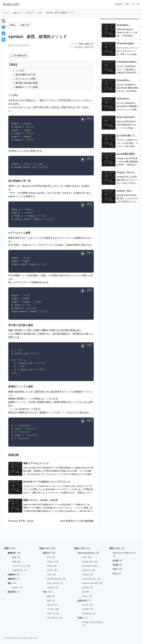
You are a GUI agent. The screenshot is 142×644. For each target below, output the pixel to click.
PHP (51, 557)
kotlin (52, 570)
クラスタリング (21, 566)
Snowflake (89, 566)
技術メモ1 (17, 12)
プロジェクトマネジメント (124, 554)
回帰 (16, 557)
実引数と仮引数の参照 (25, 83)
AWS (86, 557)
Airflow (87, 574)
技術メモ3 (117, 548)
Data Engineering (88, 553)
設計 (50, 600)
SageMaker (19, 570)
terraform (88, 613)
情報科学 (13, 579)
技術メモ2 (82, 548)
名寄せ (82, 618)
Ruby (40, 12)
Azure (87, 596)
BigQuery (88, 570)
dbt (85, 592)
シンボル (18, 70)
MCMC (17, 587)
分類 (16, 561)
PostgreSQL (89, 561)
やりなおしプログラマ (84, 47)
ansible (87, 609)
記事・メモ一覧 (132, 4)
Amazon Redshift (92, 583)
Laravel (53, 609)
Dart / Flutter (55, 583)
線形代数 (13, 592)
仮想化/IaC (84, 600)
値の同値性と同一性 (24, 74)
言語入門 (30, 12)
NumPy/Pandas (56, 579)
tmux (117, 573)
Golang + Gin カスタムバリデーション (127, 174)
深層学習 (13, 574)
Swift (51, 574)
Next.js (52, 605)
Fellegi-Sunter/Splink (92, 623)
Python (53, 561)
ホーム (6, 12)
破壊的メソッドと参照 (25, 87)
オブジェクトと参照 (24, 78)
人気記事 (118, 4)
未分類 (117, 560)
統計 (12, 583)
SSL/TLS (53, 613)
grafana (87, 587)
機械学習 (14, 553)
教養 (9, 548)
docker (87, 605)
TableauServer (91, 579)
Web (47, 592)
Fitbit (117, 569)
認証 (51, 596)
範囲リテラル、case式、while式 (40, 500)
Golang (52, 587)
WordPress (54, 618)
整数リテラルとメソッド (36, 463)
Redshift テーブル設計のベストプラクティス (46, 481)
